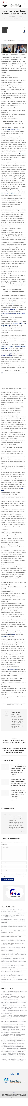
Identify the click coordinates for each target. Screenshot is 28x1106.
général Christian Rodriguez (13, 129)
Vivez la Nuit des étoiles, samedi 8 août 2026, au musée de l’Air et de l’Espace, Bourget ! (13, 931)
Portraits (4, 31)
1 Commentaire (18, 704)
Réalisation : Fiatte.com (11, 1095)
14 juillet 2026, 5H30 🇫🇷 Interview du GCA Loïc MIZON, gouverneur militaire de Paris (12, 944)
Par (23, 703)
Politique (4, 29)
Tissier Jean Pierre (6, 996)
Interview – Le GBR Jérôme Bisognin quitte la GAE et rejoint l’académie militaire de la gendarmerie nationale (13, 935)
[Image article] (5, 767)
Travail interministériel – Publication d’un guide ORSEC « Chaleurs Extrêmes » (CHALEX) (12, 966)
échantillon (4, 636)
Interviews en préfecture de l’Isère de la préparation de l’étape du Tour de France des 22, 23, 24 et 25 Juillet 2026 (18, 782)
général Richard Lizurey (7, 179)
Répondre (23, 831)
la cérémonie (22, 153)
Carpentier (5, 1034)
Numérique (5, 27)
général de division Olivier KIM (9, 193)
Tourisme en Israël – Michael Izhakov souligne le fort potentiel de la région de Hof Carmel (12, 910)
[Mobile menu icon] (25, 3)
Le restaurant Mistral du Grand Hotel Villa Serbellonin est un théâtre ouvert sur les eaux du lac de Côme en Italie (13, 970)
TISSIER (4, 1005)
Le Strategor (13, 304)
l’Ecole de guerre (12, 669)
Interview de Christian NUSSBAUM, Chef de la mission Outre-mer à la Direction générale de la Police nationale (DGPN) (13, 1040)
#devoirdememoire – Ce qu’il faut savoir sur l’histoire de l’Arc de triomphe (14, 980)
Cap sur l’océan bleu (10, 309)
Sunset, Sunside (11, 634)
